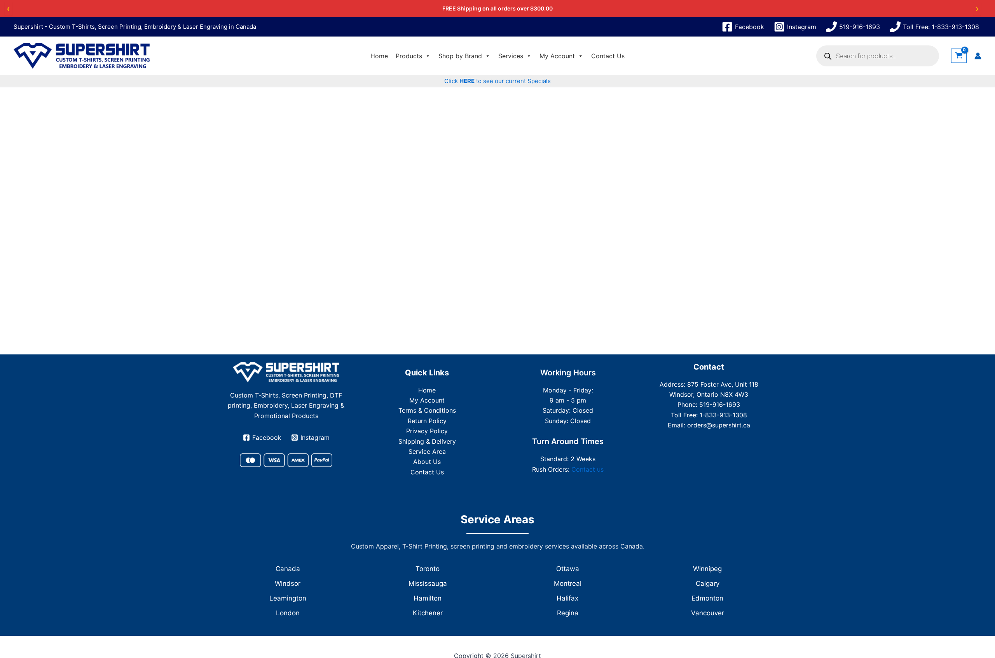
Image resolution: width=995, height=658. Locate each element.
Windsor (287, 583)
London (288, 613)
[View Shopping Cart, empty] (959, 56)
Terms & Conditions (427, 410)
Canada (288, 569)
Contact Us (608, 56)
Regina (567, 613)
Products (409, 56)
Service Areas (497, 519)
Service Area (427, 451)
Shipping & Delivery (427, 441)
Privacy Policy (427, 431)
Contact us (587, 469)
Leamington (287, 598)
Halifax (567, 598)
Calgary (707, 583)
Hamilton (428, 598)
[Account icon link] (977, 55)
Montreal (567, 583)
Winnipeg (707, 569)
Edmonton (707, 598)
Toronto (427, 569)
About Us (427, 461)
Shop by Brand (460, 56)
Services (510, 56)
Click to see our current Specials (497, 81)
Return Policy (427, 421)
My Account (557, 56)
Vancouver (707, 613)
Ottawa (567, 569)
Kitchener (428, 613)
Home (379, 56)
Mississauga (427, 583)
